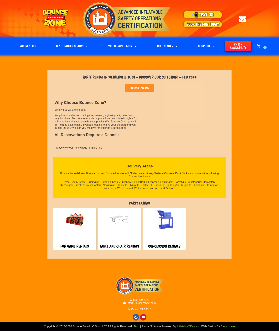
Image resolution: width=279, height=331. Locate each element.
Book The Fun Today (202, 24)
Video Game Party (120, 46)
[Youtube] (143, 317)
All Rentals (28, 46)
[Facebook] (136, 317)
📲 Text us (202, 14)
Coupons (204, 46)
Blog (136, 326)
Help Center (165, 46)
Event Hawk (228, 326)
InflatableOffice (186, 326)
